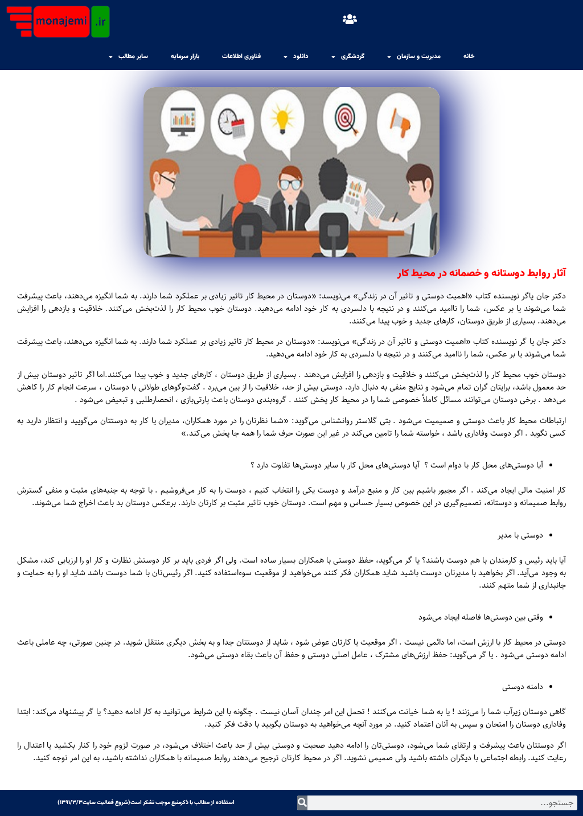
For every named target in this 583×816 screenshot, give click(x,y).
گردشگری (352, 56)
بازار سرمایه (185, 56)
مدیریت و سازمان (419, 56)
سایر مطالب (133, 56)
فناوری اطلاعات (241, 56)
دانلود (301, 56)
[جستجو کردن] (302, 803)
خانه (469, 56)
